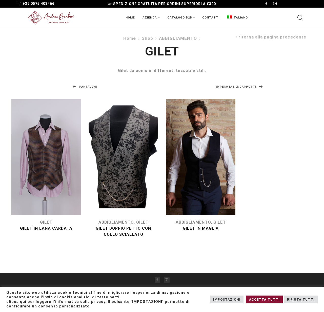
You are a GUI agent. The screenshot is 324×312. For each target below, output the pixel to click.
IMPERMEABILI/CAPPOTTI (236, 86)
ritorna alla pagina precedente (272, 37)
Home (130, 17)
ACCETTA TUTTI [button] (264, 299)
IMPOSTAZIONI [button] (226, 299)
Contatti (210, 17)
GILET (46, 222)
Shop (147, 38)
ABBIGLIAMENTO (178, 38)
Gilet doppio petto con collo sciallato (123, 231)
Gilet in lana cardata (46, 228)
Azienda (150, 17)
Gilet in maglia (201, 228)
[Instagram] (275, 4)
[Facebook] (266, 4)
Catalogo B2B (179, 17)
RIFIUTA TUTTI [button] (301, 299)
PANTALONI (87, 86)
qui (23, 301)
